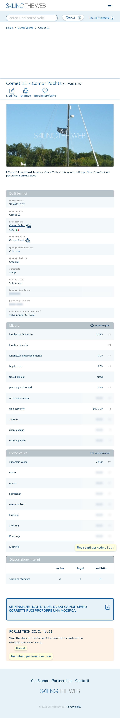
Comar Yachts (25, 27)
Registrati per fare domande (31, 656)
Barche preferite (45, 95)
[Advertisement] (60, 55)
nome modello (16, 211)
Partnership (62, 680)
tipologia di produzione (20, 290)
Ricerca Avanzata (99, 17)
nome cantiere (16, 221)
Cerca (71, 17)
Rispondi (20, 648)
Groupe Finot (16, 240)
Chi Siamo (39, 680)
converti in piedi (102, 325)
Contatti (82, 680)
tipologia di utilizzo (18, 258)
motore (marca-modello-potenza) (25, 311)
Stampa (25, 95)
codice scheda (16, 200)
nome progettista (17, 236)
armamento (14, 269)
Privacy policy (74, 706)
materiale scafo (16, 279)
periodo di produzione (19, 300)
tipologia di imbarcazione (21, 247)
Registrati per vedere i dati (95, 547)
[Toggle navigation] (109, 5)
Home (9, 27)
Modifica (11, 95)
